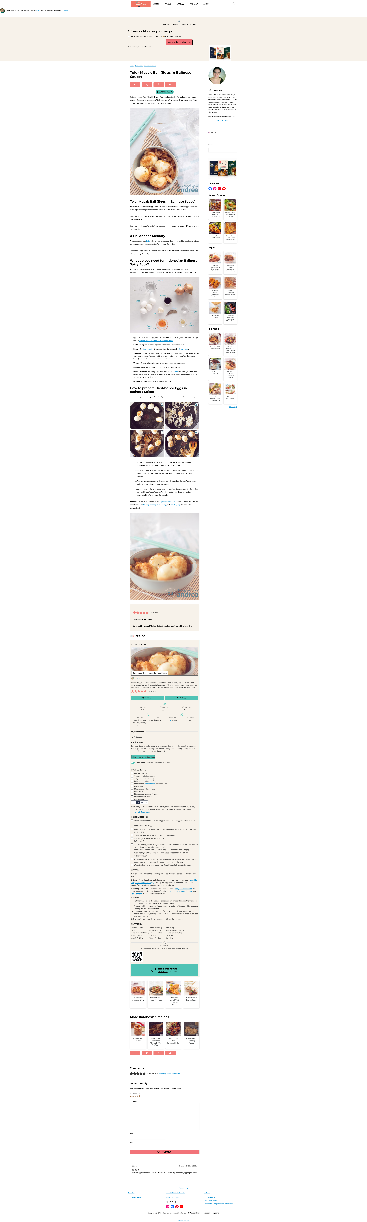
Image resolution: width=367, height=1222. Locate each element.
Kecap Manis (147, 349)
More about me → (223, 120)
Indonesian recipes (150, 66)
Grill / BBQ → (233, 407)
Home (132, 66)
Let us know (163, 971)
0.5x (133, 802)
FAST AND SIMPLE (194, 4)
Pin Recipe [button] (183, 698)
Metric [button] (133, 812)
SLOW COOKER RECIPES (175, 1193)
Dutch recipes (139, 66)
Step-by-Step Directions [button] (144, 757)
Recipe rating (135, 1093)
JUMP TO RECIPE (166, 92)
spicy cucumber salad (168, 502)
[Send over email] (170, 84)
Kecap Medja (183, 349)
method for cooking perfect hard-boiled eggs (156, 340)
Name (132, 1134)
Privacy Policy (209, 1197)
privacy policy (183, 1220)
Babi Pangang (175, 505)
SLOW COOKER (180, 4)
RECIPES (156, 4)
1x (138, 802)
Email (132, 1142)
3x (146, 802)
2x (142, 802)
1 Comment (65, 10)
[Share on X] (147, 84)
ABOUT (206, 4)
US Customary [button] (144, 812)
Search (210, 145)
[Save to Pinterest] (158, 84)
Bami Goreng (161, 505)
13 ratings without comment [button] (169, 1073)
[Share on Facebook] (135, 84)
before (148, 241)
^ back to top (183, 1188)
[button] (134, 612)
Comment (134, 1101)
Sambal (175, 372)
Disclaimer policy (210, 1200)
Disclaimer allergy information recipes (218, 1204)
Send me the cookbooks (178, 42)
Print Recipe (148, 698)
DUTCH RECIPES (167, 4)
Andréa (137, 678)
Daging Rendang (149, 505)
